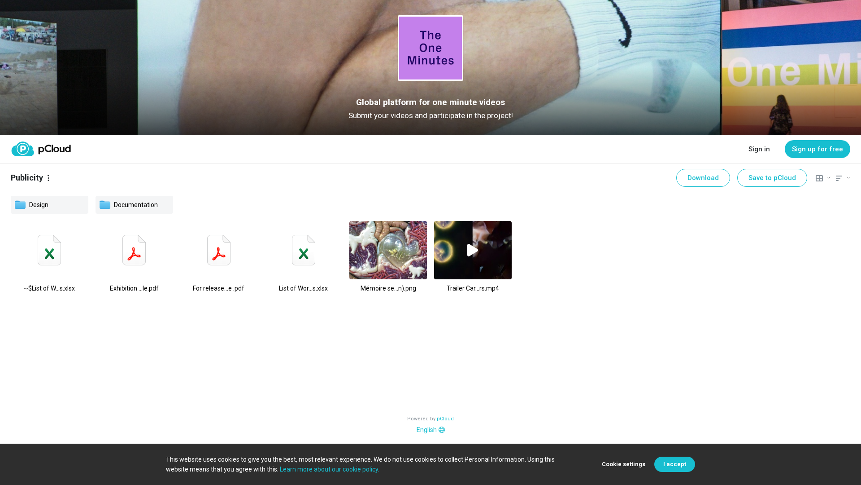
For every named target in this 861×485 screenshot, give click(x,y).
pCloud (445, 419)
